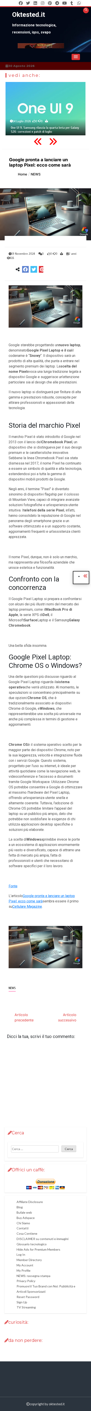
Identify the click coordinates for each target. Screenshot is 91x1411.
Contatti (22, 1228)
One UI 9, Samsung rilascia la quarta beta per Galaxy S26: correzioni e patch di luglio (45, 130)
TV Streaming (26, 1307)
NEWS (12, 988)
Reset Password (28, 1297)
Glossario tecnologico (32, 1244)
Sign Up (22, 1302)
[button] (76, 57)
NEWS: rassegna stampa (33, 1276)
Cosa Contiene (27, 1233)
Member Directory (29, 1260)
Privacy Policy (26, 1281)
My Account (25, 1265)
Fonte (13, 886)
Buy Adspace (26, 1218)
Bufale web (24, 1212)
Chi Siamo (23, 1223)
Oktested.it (28, 14)
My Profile (23, 1270)
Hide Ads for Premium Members (38, 1249)
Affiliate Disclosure (30, 1202)
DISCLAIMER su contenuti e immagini (42, 1239)
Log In (21, 1254)
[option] (45, 108)
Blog (20, 1207)
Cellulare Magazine (27, 906)
